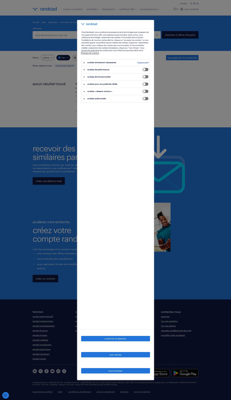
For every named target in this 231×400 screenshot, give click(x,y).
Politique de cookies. (90, 53)
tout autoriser (115, 370)
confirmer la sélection (115, 338)
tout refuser (115, 354)
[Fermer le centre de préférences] (5, 395)
